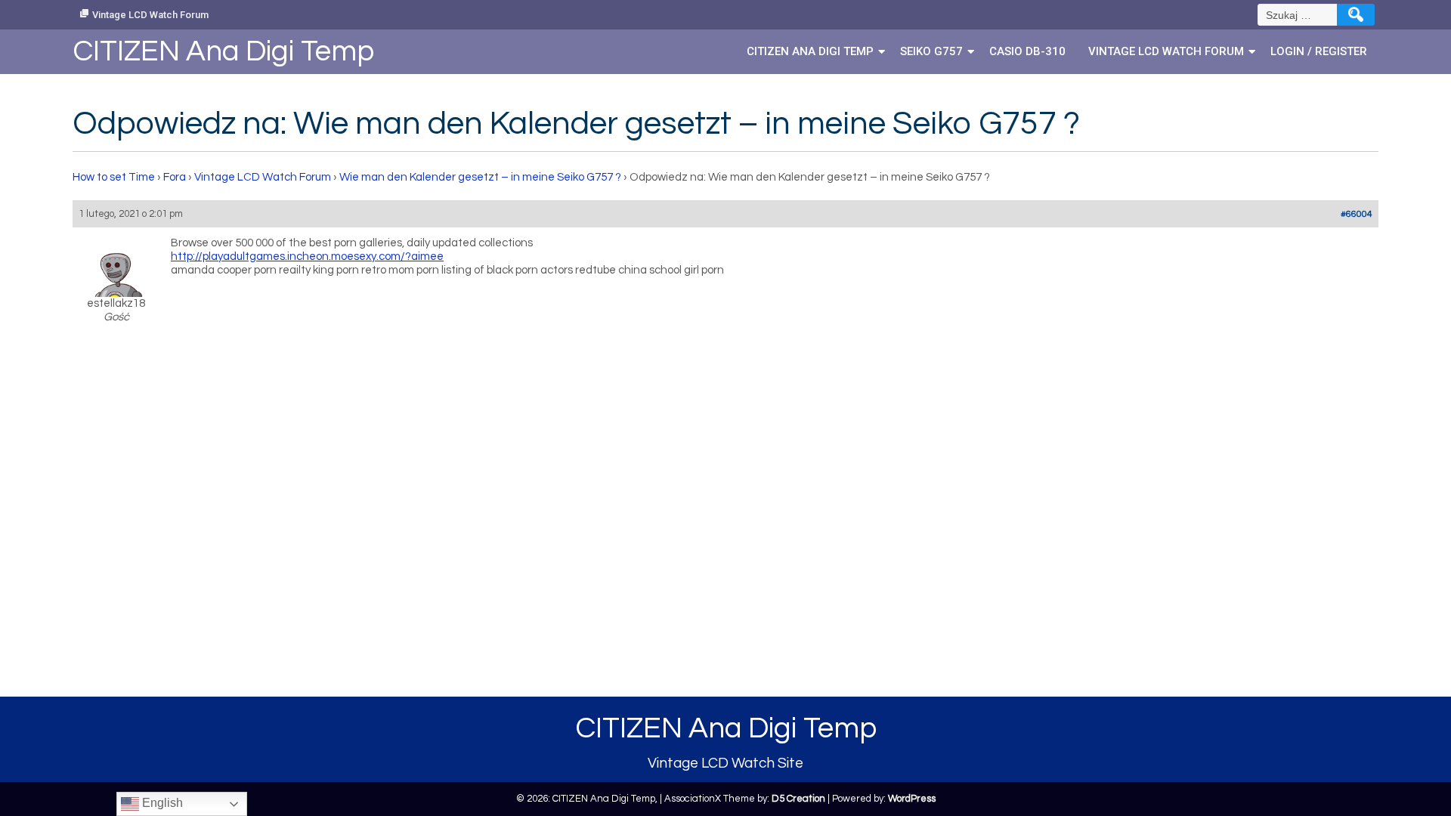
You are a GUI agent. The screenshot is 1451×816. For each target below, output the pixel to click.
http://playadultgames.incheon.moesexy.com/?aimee (307, 256)
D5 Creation (798, 798)
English (161, 802)
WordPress (912, 798)
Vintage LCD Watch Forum (150, 14)
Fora (174, 177)
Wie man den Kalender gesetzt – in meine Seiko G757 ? (480, 177)
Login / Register (1318, 51)
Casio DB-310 (1027, 51)
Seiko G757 (931, 51)
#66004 (1356, 214)
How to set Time (114, 177)
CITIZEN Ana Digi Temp (810, 51)
